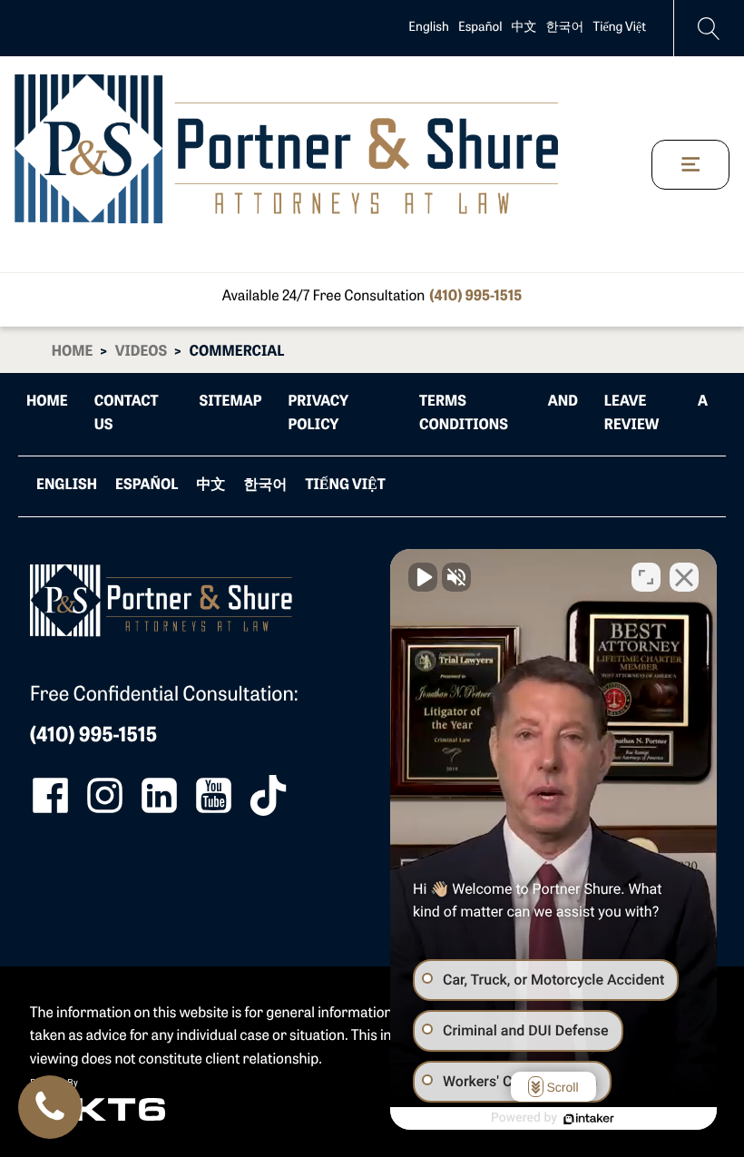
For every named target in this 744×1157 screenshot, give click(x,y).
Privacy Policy (318, 414)
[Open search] (709, 28)
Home (72, 352)
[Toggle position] (646, 577)
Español (480, 27)
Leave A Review (656, 414)
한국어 (565, 27)
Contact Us (126, 414)
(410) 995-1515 (475, 296)
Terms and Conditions (498, 414)
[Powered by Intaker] (589, 1118)
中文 (524, 27)
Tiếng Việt (619, 27)
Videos (141, 352)
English (428, 27)
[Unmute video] (422, 577)
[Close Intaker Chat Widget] (684, 577)
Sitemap (231, 402)
